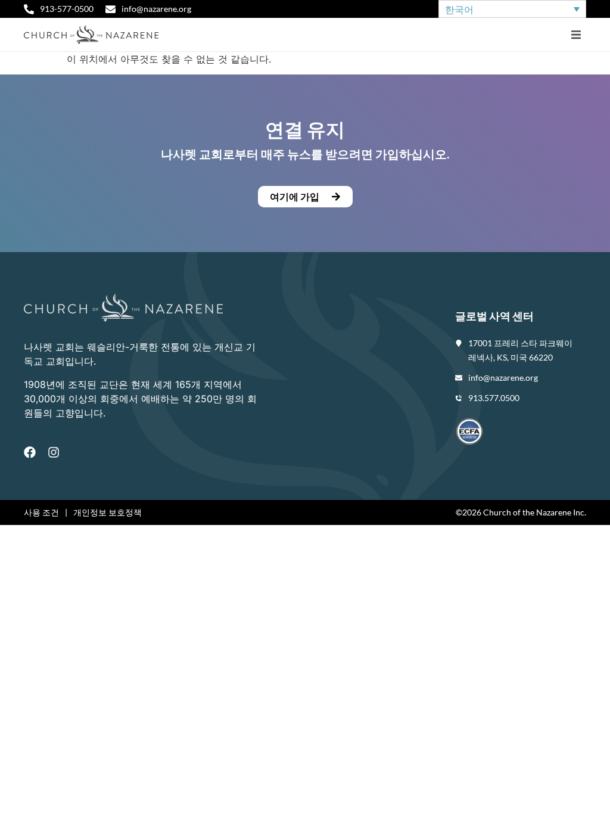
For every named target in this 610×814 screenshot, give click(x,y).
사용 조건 (41, 512)
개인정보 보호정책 (107, 512)
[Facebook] (30, 452)
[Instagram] (54, 452)
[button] (575, 34)
